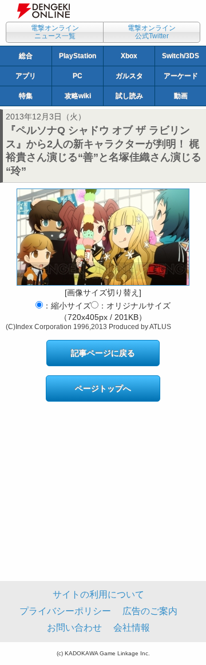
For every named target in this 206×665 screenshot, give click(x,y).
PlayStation (77, 56)
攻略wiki (78, 96)
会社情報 (131, 627)
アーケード (181, 76)
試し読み (129, 96)
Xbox (129, 56)
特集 (26, 96)
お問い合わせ (74, 627)
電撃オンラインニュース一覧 (55, 32)
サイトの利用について (98, 594)
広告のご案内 (149, 611)
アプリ (25, 76)
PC (77, 76)
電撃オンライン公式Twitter (152, 32)
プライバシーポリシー (65, 611)
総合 (26, 56)
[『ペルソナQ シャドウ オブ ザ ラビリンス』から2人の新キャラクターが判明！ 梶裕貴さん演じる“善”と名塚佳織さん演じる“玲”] (103, 237)
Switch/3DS (180, 56)
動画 (181, 96)
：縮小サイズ (67, 305)
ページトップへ (103, 388)
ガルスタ (129, 76)
